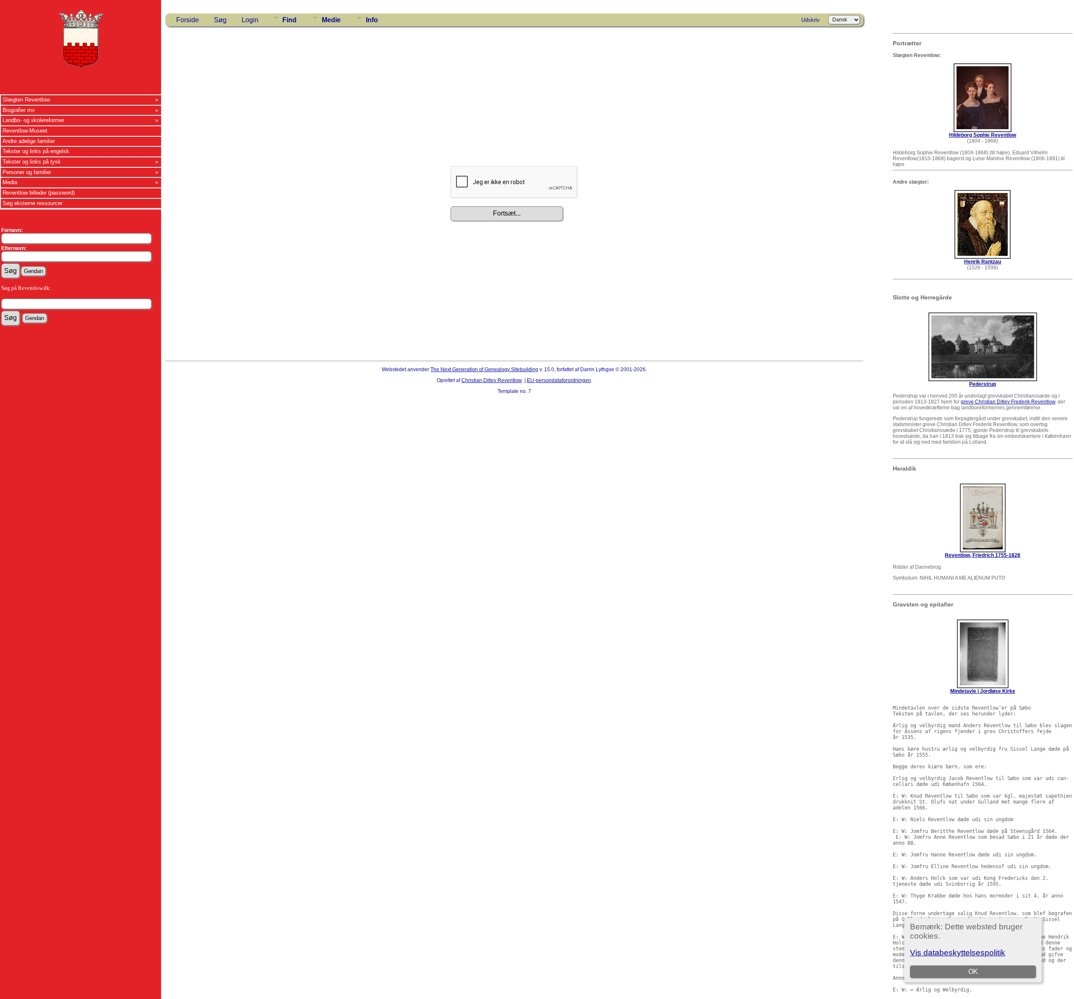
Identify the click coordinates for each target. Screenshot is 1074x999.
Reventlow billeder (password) (39, 193)
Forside (187, 19)
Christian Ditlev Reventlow (491, 380)
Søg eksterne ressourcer (33, 203)
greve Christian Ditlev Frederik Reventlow (1008, 402)
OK (973, 971)
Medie (331, 19)
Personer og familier (27, 172)
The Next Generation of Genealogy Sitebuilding (484, 369)
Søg (220, 19)
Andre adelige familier (29, 141)
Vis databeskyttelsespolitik (957, 952)
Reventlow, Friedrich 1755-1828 (982, 555)
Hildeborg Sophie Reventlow (982, 135)
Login (250, 19)
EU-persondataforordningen (559, 380)
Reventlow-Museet (25, 130)
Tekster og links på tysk (32, 162)
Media (10, 182)
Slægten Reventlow (26, 99)
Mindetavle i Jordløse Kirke (982, 691)
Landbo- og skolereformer (33, 120)
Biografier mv (19, 110)
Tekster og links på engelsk (36, 151)
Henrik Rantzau (982, 262)
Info (372, 19)
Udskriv (810, 20)
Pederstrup (982, 384)
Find (289, 19)
